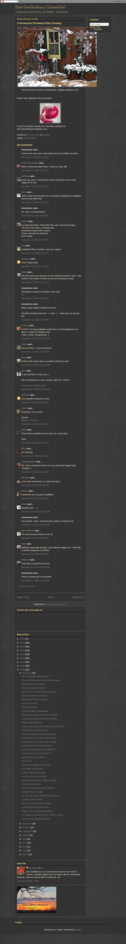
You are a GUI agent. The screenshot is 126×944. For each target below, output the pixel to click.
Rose (23, 357)
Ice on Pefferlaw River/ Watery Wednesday (40, 680)
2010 (22, 662)
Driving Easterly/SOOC (32, 722)
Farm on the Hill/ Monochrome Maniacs (39, 692)
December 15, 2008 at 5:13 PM (35, 170)
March (25, 854)
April (24, 850)
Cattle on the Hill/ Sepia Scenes (35, 807)
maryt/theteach (28, 462)
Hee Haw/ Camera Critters (33, 757)
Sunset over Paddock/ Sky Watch (36, 765)
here (48, 313)
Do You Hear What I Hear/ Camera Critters (40, 796)
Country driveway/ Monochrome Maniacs (40, 719)
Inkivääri (25, 478)
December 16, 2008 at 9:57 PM (35, 554)
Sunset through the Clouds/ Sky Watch (39, 734)
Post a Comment (26, 586)
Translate (98, 29)
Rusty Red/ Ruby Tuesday (33, 684)
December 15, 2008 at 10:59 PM (35, 352)
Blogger (78, 930)
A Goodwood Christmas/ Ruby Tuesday (39, 742)
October (26, 827)
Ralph (24, 272)
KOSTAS (25, 395)
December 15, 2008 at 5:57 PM (35, 186)
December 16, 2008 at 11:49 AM (35, 512)
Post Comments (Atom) (56, 604)
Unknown (25, 259)
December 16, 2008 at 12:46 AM (35, 389)
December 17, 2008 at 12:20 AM (35, 580)
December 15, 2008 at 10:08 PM (35, 338)
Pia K (23, 192)
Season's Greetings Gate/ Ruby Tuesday (40, 715)
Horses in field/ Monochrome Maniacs (38, 788)
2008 (22, 670)
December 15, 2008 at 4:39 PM (35, 157)
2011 (22, 658)
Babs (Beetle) (27, 530)
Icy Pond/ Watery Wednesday (35, 711)
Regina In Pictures (29, 420)
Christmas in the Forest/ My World (37, 746)
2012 (22, 654)
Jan (23, 246)
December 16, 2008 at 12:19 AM (35, 365)
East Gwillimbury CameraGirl (40, 7)
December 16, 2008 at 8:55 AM (35, 485)
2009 (22, 666)
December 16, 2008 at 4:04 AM (35, 424)
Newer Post (23, 597)
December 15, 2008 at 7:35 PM (35, 282)
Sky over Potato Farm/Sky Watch (36, 803)
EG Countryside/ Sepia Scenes (35, 676)
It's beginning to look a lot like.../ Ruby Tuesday (42, 815)
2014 (22, 647)
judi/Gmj (25, 176)
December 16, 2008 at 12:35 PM (35, 525)
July (24, 839)
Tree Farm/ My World (31, 784)
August (25, 835)
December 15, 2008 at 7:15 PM (35, 266)
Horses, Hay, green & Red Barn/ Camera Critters (43, 726)
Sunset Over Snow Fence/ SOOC (36, 753)
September (27, 831)
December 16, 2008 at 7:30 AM (35, 443)
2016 (22, 639)
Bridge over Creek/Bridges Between (37, 811)
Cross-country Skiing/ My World (36, 819)
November (27, 824)
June (24, 843)
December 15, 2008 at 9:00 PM (35, 298)
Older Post (77, 597)
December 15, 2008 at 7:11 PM (35, 253)
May (24, 847)
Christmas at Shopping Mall (33, 385)
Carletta (25, 325)
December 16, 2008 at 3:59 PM (35, 538)
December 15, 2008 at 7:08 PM (35, 240)
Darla (23, 430)
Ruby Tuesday (30, 138)
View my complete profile (28, 881)
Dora (23, 371)
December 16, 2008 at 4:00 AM (35, 402)
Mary (23, 448)
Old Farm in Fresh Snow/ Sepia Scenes (39, 738)
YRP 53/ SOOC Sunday (32, 792)
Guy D (24, 408)
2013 (22, 650)
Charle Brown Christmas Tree (35, 730)
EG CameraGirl (35, 868)
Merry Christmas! (29, 707)
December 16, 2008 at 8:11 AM (35, 456)
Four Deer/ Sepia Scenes (33, 769)
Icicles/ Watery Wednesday (34, 773)
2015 (22, 643)
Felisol (24, 221)
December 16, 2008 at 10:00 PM (35, 567)
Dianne (24, 491)
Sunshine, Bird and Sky (32, 799)
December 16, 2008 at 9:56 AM (35, 498)
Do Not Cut (27, 761)
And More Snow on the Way (34, 776)
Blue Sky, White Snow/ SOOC (35, 696)
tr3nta (24, 504)
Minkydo (25, 560)
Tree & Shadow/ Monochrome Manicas (39, 749)
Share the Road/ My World (33, 688)
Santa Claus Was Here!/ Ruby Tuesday (39, 780)
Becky (24, 344)
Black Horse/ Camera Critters (35, 699)
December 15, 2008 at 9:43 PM (35, 320)
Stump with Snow (29, 703)
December (27, 673)
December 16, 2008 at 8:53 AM (35, 472)
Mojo (23, 544)
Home (51, 597)
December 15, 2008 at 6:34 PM (35, 202)
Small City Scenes (29, 163)
